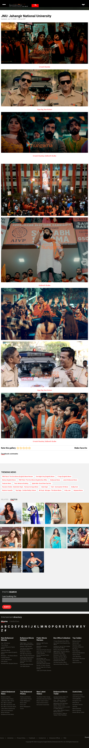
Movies (4, 621)
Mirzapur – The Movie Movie (9, 655)
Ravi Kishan (48, 109)
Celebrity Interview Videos (44, 699)
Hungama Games (78, 704)
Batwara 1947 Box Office (60, 657)
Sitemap (75, 706)
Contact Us (42, 738)
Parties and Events (25, 697)
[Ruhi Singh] (78, 513)
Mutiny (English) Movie (9, 480)
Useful (77, 692)
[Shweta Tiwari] (10, 513)
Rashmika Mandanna (79, 653)
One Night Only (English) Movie (45, 476)
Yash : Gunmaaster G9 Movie (59, 487)
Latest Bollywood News (70, 480)
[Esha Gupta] (33, 562)
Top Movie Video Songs (43, 697)
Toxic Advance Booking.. (21, 483)
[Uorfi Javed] (33, 513)
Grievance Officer (54, 738)
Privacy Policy (21, 738)
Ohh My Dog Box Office (60, 662)
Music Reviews (77, 710)
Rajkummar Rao (77, 662)
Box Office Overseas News (8, 706)
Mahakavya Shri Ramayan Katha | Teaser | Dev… (61, 704)
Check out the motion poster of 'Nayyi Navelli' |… (62, 707)
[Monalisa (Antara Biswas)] (55, 513)
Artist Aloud (76, 702)
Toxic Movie (4, 645)
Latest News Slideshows (8, 708)
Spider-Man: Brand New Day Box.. (42, 483)
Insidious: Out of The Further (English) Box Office (62, 647)
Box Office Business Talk (8, 704)
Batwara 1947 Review (26, 646)
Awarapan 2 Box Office (60, 655)
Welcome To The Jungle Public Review (44, 652)
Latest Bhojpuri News (79, 697)
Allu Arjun (75, 649)
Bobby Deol (74, 487)
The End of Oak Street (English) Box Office (60, 659)
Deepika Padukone (78, 647)
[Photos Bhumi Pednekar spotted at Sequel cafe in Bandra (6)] (10, 562)
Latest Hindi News (78, 695)
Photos (14, 499)
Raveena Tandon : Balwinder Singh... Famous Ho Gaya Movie (20, 487)
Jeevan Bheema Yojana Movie (8, 647)
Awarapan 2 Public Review (42, 647)
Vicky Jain (67, 490)
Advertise (10, 738)
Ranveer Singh (77, 645)
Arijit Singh (44, 487)
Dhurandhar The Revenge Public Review (43, 659)
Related (4, 499)
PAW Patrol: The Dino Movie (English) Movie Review (17, 476)
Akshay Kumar (77, 641)
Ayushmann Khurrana (79, 658)
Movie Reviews (5, 712)
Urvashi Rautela (44, 67)
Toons (22, 708)
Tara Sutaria (76, 660)
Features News (6, 483)
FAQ (65, 738)
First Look (23, 704)
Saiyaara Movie (78, 490)
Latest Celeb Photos (26, 699)
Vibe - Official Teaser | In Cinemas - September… (60, 701)
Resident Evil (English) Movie (9, 663)
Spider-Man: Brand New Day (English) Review (27, 658)
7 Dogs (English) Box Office (61, 641)
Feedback (32, 738)
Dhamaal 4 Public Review (44, 650)
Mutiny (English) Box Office (61, 649)
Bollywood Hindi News (7, 714)
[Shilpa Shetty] (55, 537)
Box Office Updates (6, 702)
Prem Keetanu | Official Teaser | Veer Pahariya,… (60, 714)
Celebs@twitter (77, 698)
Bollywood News (55, 480)
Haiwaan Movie (5, 657)
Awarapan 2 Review (25, 652)
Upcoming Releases (7, 710)
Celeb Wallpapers (25, 701)
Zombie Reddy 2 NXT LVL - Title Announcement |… (61, 697)
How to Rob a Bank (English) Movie (9, 653)
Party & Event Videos (42, 702)
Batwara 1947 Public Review (42, 643)
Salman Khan (76, 654)
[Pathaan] (78, 537)
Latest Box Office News (7, 701)
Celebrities (14, 621)
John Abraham (77, 656)
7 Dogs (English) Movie (64, 476)
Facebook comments (9, 454)
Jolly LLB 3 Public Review (44, 670)
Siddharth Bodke (50, 156)
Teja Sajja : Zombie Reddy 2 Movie (26, 490)
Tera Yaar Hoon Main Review (26, 661)
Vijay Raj (40, 109)
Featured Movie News (7, 699)
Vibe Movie (4, 661)
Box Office (62, 638)
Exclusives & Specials (43, 704)
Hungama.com (77, 700)
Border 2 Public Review (43, 665)
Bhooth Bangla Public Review (43, 655)
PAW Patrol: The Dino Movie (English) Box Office (33, 480)
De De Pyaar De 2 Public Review (44, 667)
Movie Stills (23, 702)
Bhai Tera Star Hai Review (27, 655)
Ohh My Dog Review (25, 653)
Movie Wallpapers (25, 706)
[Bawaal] (10, 537)
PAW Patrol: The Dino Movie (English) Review (26, 643)
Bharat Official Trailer (78, 712)
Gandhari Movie (5, 650)
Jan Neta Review (25, 666)
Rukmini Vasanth (7, 490)
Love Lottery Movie (6, 659)
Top (77, 638)
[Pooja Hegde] (33, 537)
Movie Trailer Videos (42, 701)
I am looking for (9, 596)
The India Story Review (26, 664)
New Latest (41, 693)
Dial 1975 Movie (5, 643)
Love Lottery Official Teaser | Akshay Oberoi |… (61, 711)
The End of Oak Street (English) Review (26, 649)
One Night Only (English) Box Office (62, 643)
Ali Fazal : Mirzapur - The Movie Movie (50, 490)
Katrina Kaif (76, 643)
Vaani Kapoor (76, 651)
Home (2, 738)
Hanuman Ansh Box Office (61, 664)
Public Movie (42, 639)
